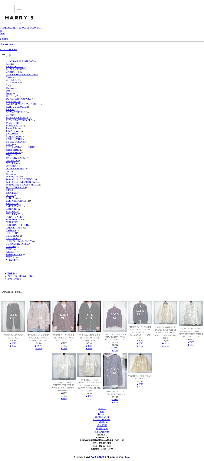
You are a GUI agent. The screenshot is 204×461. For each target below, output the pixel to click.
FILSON (10, 109)
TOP (2, 28)
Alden (9, 64)
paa (7, 171)
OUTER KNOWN (15, 168)
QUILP (10, 195)
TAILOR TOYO (14, 227)
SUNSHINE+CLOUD (17, 225)
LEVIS (9, 144)
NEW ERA (11, 163)
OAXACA (11, 166)
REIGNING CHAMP (16, 201)
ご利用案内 (102, 422)
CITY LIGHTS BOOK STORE (21, 74)
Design (127, 457)
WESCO (10, 252)
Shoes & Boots (7, 44)
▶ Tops (13, 343)
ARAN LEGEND (14, 66)
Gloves (9, 115)
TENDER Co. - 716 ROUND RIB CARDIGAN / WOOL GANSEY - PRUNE (64, 338)
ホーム (102, 408)
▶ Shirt (191, 345)
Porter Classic (12, 176)
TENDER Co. (13, 238)
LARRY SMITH (14, 139)
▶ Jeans (13, 346)
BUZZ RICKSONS (15, 69)
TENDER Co (12, 235)
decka (8, 90)
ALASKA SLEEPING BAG (20, 61)
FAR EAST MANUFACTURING (22, 104)
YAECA (10, 257)
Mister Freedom (13, 152)
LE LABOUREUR (15, 141)
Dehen (9, 93)
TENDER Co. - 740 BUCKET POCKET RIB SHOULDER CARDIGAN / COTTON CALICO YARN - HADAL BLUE (140, 332)
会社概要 (102, 425)
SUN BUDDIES (14, 219)
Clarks (9, 77)
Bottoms (4, 38)
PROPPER (11, 192)
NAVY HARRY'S (98, 457)
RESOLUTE (12, 203)
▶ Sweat (115, 351)
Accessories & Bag (9, 49)
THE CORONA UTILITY (19, 241)
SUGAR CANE (14, 217)
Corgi (8, 85)
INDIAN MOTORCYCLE (19, 120)
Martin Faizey (12, 149)
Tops (2, 33)
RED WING (12, 198)
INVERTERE (12, 123)
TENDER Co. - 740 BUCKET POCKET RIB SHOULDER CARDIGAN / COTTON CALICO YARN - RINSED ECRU (165, 332)
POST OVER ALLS (16, 187)
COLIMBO (11, 80)
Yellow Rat (11, 260)
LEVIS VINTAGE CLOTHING (21, 147)
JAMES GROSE (14, 125)
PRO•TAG (11, 190)
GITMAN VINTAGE (16, 112)
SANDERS (11, 209)
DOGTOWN (12, 96)
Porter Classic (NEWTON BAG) (21, 182)
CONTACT (37, 28)
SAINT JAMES (13, 206)
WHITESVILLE (14, 254)
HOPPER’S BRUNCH (17, 117)
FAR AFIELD (13, 101)
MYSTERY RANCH (16, 158)
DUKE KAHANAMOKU (19, 98)
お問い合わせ (102, 431)
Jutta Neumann (13, 131)
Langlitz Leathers (14, 136)
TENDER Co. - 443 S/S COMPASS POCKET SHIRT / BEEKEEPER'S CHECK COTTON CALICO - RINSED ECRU (89, 385)
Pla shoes (10, 174)
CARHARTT (12, 72)
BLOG (8, 28)
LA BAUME (12, 133)
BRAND (16, 28)
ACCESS (26, 28)
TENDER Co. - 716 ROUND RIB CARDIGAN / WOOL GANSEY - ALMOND (38, 338)
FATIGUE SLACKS (16, 107)
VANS (9, 249)
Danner (9, 88)
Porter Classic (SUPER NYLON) (22, 184)
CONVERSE (12, 82)
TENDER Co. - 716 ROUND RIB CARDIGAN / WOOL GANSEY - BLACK (89, 338)
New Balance (12, 160)
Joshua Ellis (11, 128)
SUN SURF (12, 222)
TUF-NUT (11, 246)
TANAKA (11, 230)
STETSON (11, 211)
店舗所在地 (102, 428)
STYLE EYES (13, 214)
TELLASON (12, 233)
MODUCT (11, 155)
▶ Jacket (39, 349)
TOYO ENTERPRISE (17, 244)
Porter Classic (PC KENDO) (19, 179)
